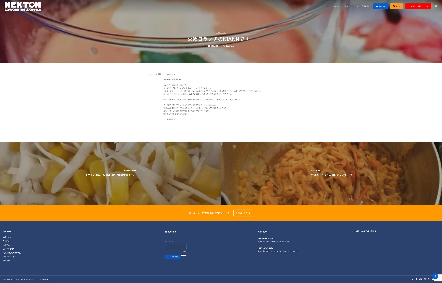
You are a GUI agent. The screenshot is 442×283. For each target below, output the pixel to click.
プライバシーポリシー (11, 257)
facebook (221, 32)
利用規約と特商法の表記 (12, 253)
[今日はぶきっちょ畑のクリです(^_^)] (331, 173)
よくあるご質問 (9, 249)
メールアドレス (169, 242)
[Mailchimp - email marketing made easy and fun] (183, 257)
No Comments (228, 46)
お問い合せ (7, 237)
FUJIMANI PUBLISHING (366, 231)
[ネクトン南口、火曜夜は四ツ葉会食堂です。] (110, 173)
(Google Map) (292, 251)
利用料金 (6, 241)
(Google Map (284, 242)
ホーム (151, 74)
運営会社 (6, 260)
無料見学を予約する (243, 213)
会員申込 (6, 245)
